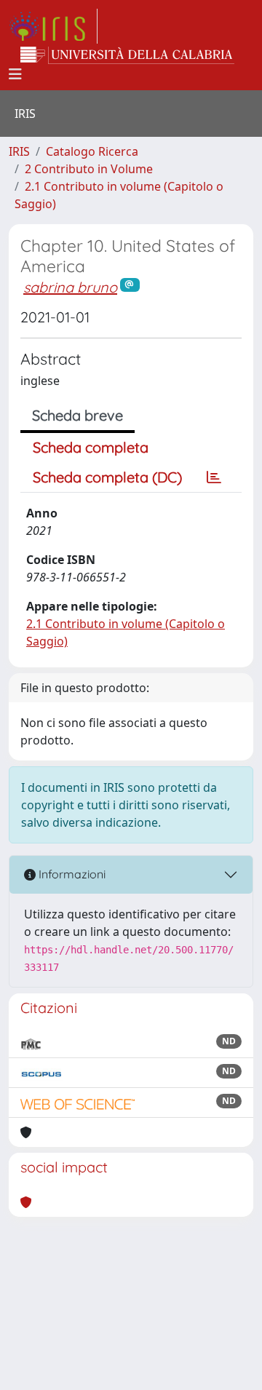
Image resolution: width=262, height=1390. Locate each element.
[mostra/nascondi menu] (15, 74)
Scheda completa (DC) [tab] (107, 477)
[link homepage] (53, 26)
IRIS (19, 151)
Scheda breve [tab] (77, 415)
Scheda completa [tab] (90, 447)
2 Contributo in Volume (89, 169)
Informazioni (71, 874)
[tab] (214, 477)
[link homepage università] (127, 55)
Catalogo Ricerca (92, 151)
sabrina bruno (70, 287)
